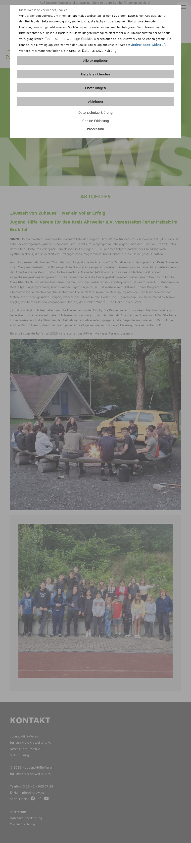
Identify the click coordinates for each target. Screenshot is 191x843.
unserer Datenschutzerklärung (92, 50)
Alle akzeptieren (95, 60)
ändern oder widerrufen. (150, 44)
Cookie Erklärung (95, 120)
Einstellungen (95, 88)
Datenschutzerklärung (95, 112)
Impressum (95, 129)
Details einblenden (95, 74)
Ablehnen (95, 101)
